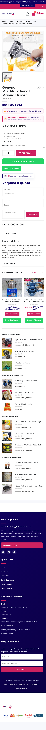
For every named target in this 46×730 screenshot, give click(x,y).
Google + (17, 224)
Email (22, 224)
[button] (4, 14)
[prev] (38, 87)
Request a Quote (10, 545)
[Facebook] (36, 6)
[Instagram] (42, 6)
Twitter (8, 224)
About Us (4, 571)
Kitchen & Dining (36, 299)
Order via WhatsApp (11, 168)
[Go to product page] (12, 287)
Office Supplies (6, 584)
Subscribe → (22, 669)
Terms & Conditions (11, 684)
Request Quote (32, 214)
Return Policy (23, 684)
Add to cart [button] (35, 314)
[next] (42, 87)
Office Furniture (7, 589)
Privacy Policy (35, 684)
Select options (12, 314)
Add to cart (27, 153)
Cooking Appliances (8, 299)
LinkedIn (13, 224)
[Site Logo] (11, 14)
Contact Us (5, 576)
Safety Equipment (7, 580)
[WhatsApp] (14, 552)
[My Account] (28, 14)
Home (3, 567)
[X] (39, 6)
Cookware (27, 299)
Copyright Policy (21, 689)
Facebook (4, 224)
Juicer (11, 145)
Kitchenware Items (19, 145)
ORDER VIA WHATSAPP (23, 161)
